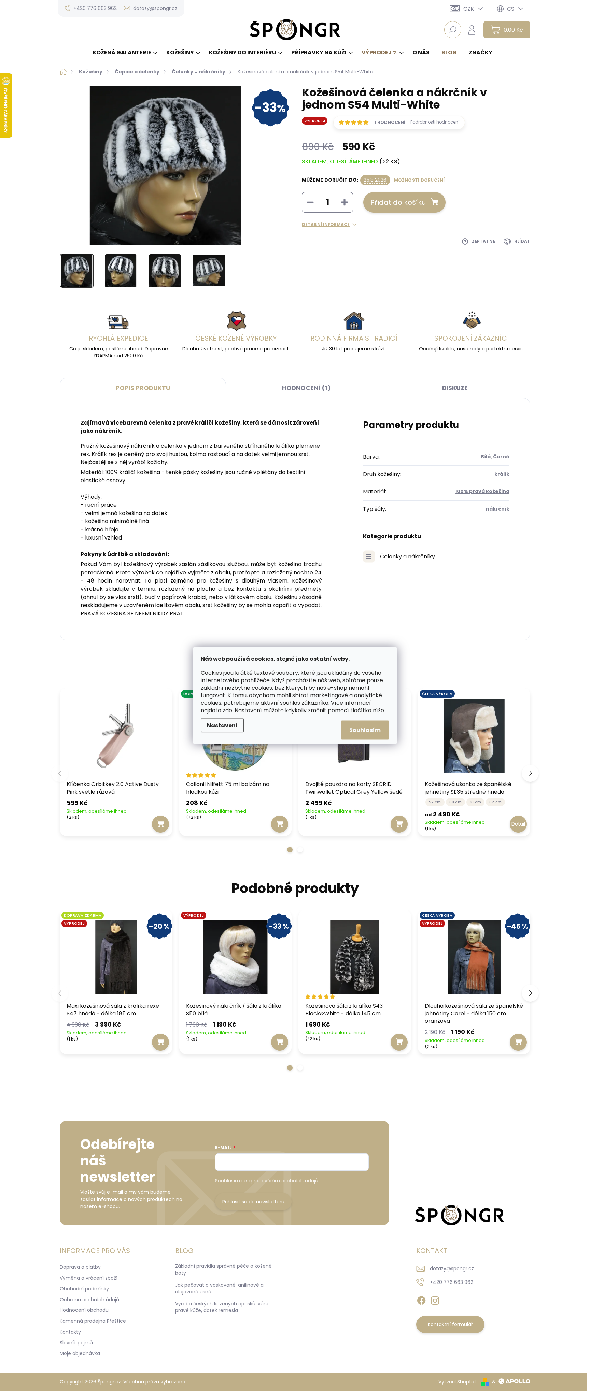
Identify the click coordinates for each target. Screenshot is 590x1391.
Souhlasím (365, 730)
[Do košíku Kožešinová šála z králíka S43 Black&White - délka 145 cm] (399, 1042)
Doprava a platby (80, 1267)
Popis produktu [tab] (142, 388)
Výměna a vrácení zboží (88, 1278)
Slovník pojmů (76, 1342)
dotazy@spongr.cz (452, 1268)
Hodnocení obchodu (84, 1310)
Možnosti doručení (419, 180)
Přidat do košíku (398, 202)
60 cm (455, 802)
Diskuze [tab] (455, 388)
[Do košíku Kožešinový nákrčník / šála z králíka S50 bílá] (279, 1042)
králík (501, 474)
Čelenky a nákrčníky (407, 556)
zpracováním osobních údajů (283, 1180)
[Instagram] (435, 1299)
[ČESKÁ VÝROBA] (474, 736)
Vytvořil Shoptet (457, 1381)
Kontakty (70, 1332)
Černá (501, 456)
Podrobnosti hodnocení (435, 122)
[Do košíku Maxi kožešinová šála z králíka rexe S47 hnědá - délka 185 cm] (160, 1042)
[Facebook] (421, 1299)
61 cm (475, 802)
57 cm (435, 802)
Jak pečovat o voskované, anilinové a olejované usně (219, 1288)
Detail (518, 823)
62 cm (495, 802)
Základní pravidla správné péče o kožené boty (223, 1269)
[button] (290, 850)
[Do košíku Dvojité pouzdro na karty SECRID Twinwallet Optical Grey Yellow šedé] (399, 824)
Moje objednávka (80, 1353)
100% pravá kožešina (482, 491)
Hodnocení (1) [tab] (306, 388)
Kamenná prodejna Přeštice (93, 1321)
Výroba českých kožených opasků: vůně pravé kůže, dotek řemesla (222, 1307)
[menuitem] (126, 52)
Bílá (486, 456)
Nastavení (222, 725)
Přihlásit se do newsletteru (253, 1201)
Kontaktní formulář (450, 1324)
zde (227, 710)
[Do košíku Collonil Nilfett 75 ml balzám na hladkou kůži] (279, 824)
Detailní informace (326, 224)
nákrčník (497, 508)
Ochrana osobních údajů (89, 1299)
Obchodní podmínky (84, 1288)
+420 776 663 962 (451, 1282)
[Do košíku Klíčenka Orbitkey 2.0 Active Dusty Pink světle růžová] (160, 824)
